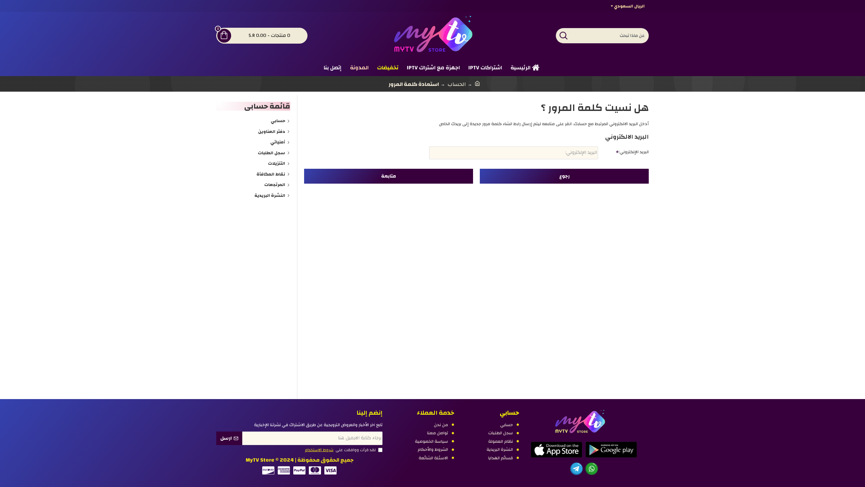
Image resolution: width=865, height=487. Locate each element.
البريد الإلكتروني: (634, 152)
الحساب (457, 84)
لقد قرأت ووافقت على (340, 450)
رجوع (564, 176)
